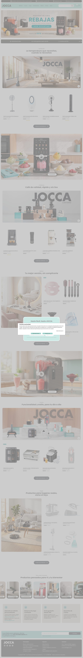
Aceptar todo (47, 333)
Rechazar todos (36, 333)
